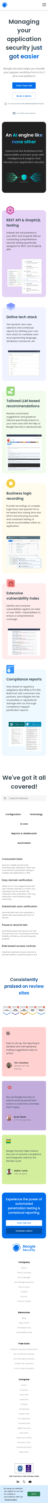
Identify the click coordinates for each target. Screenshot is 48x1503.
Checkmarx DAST (24, 1447)
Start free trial (24, 85)
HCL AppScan (24, 1418)
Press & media (24, 1301)
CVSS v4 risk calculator (24, 1368)
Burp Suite (24, 1452)
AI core (24, 823)
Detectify (24, 1399)
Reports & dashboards (24, 833)
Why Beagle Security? (24, 1282)
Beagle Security (5, 5)
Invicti (24, 1385)
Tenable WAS (24, 1423)
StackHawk (24, 1409)
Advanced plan (31, 103)
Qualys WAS (24, 1413)
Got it (34, 1494)
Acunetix (24, 1390)
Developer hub (24, 1327)
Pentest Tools (24, 1442)
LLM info (24, 1296)
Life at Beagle (24, 1277)
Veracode (24, 1394)
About (24, 1268)
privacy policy (11, 1499)
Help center (24, 1322)
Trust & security (24, 1272)
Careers (24, 1291)
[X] (24, 1481)
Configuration (13, 814)
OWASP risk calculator (24, 1363)
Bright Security (24, 1428)
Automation (24, 842)
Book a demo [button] (24, 96)
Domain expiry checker (24, 1358)
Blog (24, 1318)
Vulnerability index (24, 1332)
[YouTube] (30, 1481)
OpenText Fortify (24, 1437)
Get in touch (24, 1287)
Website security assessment (24, 1349)
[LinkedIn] (18, 1481)
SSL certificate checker (24, 1354)
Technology (36, 814)
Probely (24, 1404)
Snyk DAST (24, 1433)
